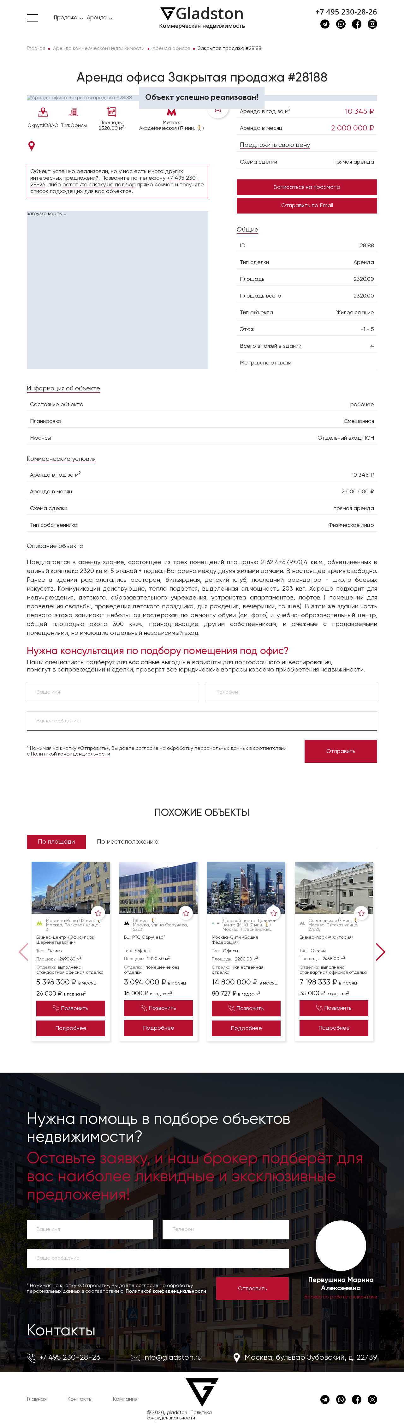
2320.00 (364, 279)
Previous (24, 951)
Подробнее (70, 1028)
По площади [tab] (56, 842)
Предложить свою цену (275, 145)
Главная (37, 1399)
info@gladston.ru (172, 1357)
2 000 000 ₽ (352, 128)
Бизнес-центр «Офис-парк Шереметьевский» (65, 940)
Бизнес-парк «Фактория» (327, 937)
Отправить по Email (307, 205)
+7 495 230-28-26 (346, 11)
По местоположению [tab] (127, 842)
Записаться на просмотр (307, 187)
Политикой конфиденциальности (70, 754)
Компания (125, 1399)
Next (379, 951)
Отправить (340, 751)
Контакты (61, 1331)
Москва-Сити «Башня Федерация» (235, 940)
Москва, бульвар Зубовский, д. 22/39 (311, 1357)
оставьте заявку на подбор (99, 185)
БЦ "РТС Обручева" (144, 937)
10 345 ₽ (359, 111)
